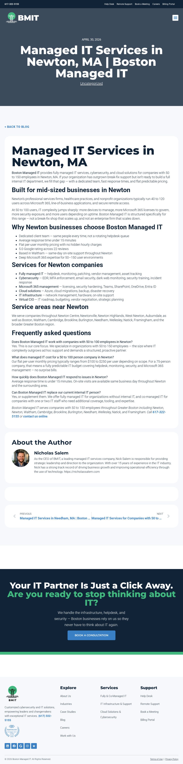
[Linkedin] (7, 746)
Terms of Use (156, 759)
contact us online (35, 416)
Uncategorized (91, 83)
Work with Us (68, 735)
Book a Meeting (142, 4)
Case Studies (68, 711)
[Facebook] (14, 746)
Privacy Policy (171, 759)
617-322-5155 (12, 4)
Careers (156, 4)
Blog (62, 719)
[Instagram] (27, 746)
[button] (175, 18)
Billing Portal (168, 4)
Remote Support (124, 4)
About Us (65, 696)
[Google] (21, 746)
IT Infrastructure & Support (116, 704)
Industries (66, 704)
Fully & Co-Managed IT (113, 696)
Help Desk (109, 4)
